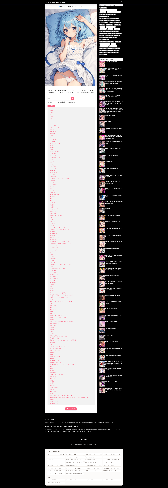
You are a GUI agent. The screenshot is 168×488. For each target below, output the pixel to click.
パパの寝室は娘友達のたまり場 (57, 268)
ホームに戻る (71, 408)
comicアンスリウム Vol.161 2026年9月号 (56, 465)
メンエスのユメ (54, 282)
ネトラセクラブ (54, 260)
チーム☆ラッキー (54, 256)
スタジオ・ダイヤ (54, 250)
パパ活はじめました (55, 270)
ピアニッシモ (53, 272)
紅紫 (51, 366)
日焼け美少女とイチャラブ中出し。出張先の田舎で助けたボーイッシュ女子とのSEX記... (112, 468)
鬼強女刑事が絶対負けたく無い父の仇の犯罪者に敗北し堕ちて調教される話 (69, 397)
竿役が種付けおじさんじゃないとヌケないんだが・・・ (64, 364)
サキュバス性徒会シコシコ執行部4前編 (112, 459)
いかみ (51, 149)
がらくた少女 (53, 166)
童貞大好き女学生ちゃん (56, 362)
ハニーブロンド (54, 262)
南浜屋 (51, 299)
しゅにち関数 (53, 176)
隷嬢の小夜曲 (53, 391)
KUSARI (52, 119)
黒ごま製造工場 (54, 403)
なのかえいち (53, 186)
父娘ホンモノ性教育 (55, 356)
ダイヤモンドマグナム (55, 254)
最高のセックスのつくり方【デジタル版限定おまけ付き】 (75, 457)
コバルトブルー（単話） (71, 454)
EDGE (51, 112)
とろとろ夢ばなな (54, 184)
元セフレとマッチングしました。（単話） (56, 454)
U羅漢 (51, 135)
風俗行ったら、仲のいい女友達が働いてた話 (61, 395)
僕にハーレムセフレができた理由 (58, 293)
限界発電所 (52, 389)
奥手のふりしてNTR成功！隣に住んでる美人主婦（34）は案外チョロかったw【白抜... (56, 473)
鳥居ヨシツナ (53, 399)
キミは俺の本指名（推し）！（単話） (93, 459)
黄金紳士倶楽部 (54, 401)
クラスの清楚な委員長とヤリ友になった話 (60, 243)
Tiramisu (52, 129)
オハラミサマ (53, 235)
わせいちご (52, 225)
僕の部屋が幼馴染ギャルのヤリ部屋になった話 (61, 295)
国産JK (51, 303)
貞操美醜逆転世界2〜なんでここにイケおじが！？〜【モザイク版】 (93, 468)
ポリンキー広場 (54, 278)
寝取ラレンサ (53, 325)
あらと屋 (52, 147)
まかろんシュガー (54, 209)
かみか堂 (52, 164)
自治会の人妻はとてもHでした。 (58, 375)
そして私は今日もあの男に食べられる (59, 178)
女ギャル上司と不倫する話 (56, 315)
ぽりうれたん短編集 (55, 207)
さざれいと (52, 174)
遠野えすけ (52, 385)
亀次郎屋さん (53, 291)
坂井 (51, 307)
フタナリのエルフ (54, 274)
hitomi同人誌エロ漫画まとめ (109, 479)
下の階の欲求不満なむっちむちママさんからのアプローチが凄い (56, 457)
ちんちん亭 (52, 180)
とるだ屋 (52, 182)
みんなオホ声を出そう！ (56, 215)
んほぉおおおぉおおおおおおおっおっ (59, 229)
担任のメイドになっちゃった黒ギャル (59, 346)
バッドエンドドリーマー (56, 266)
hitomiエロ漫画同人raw (53, 479)
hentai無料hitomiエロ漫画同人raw (56, 2)
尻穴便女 (52, 329)
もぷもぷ (52, 217)
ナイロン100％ (53, 258)
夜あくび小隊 (53, 313)
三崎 (51, 286)
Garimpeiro (52, 114)
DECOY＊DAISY (107, 457)
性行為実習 (52, 342)
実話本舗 (52, 319)
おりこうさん (53, 159)
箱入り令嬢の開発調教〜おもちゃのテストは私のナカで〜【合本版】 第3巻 (75, 468)
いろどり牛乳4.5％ (54, 151)
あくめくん (52, 141)
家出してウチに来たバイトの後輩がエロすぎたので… (63, 321)
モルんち (52, 284)
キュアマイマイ (54, 239)
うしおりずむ (53, 153)
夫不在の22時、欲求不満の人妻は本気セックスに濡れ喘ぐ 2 (75, 473)
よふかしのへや (54, 221)
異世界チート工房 (54, 360)
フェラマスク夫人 (51, 462)
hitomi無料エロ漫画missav (90, 479)
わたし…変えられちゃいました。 (58, 227)
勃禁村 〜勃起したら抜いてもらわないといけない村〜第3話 (93, 454)
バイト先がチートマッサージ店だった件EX (60, 264)
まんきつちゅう (54, 211)
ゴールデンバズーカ (55, 248)
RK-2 (51, 121)
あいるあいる (53, 139)
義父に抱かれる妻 (54, 370)
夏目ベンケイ (53, 309)
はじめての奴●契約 (54, 194)
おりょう (52, 162)
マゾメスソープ (54, 280)
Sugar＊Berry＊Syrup (55, 127)
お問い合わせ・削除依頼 (84, 442)
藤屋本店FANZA (54, 381)
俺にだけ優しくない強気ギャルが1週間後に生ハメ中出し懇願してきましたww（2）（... (75, 470)
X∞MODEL (52, 137)
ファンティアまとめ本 (108, 462)
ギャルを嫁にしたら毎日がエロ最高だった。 (61, 241)
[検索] (72, 98)
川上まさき (52, 334)
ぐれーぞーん (53, 168)
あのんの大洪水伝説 (55, 143)
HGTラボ (52, 116)
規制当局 (52, 383)
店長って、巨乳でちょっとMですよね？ (60, 336)
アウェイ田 (52, 231)
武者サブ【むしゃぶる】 (56, 350)
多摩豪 (51, 311)
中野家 (51, 288)
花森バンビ (52, 379)
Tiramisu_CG (53, 131)
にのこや (52, 190)
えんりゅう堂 (53, 155)
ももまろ (52, 219)
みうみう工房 (53, 213)
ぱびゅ (51, 198)
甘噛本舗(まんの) (54, 358)
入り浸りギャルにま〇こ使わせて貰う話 (60, 297)
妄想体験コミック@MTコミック (58, 317)
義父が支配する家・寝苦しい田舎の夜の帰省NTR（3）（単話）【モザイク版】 (56, 470)
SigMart (52, 123)
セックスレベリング (55, 252)
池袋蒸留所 (52, 352)
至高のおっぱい (54, 377)
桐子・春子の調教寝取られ (56, 348)
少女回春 (52, 327)
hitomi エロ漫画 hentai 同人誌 (54, 482)
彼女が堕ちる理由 (54, 338)
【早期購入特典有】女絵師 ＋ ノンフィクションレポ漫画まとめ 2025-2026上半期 (112, 454)
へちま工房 (52, 202)
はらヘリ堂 (52, 196)
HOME (85, 439)
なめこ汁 (52, 188)
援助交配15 (50, 459)
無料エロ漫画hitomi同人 (71, 479)
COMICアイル (53, 110)
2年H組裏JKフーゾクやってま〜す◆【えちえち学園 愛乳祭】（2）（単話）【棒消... (112, 470)
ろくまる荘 (52, 223)
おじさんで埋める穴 (55, 157)
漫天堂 (51, 354)
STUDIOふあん (53, 125)
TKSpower (52, 133)
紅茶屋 (51, 368)
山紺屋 (51, 332)
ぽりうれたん (53, 205)
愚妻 (51, 344)
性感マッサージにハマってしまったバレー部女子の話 (63, 340)
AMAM (51, 108)
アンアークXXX (53, 233)
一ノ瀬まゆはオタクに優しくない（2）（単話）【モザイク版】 (93, 470)
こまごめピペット (54, 170)
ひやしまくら (53, 200)
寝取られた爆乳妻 (54, 323)
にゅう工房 (52, 192)
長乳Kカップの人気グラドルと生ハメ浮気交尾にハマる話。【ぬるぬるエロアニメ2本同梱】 (75, 459)
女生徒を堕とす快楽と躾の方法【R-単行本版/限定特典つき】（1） (56, 468)
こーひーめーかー (54, 172)
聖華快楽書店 (53, 372)
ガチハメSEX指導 (54, 237)
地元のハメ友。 (54, 305)
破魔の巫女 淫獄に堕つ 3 (90, 457)
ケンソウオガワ (54, 245)
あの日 (51, 145)
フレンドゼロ (53, 276)
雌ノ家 (51, 393)
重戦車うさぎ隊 (54, 387)
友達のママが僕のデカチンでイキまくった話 (61, 301)
